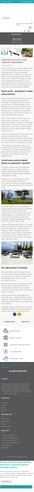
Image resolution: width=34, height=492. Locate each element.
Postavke (5, 490)
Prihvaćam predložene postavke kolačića (16, 487)
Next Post (25, 321)
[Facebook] (14, 314)
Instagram (21, 311)
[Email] (19, 314)
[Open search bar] (32, 22)
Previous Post (10, 321)
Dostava (3, 424)
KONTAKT (4, 410)
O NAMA (3, 405)
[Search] (30, 28)
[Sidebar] (2, 150)
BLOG (3, 407)
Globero (14, 456)
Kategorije (16, 34)
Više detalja (6, 481)
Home (15, 42)
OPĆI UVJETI (4, 419)
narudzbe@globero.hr (11, 437)
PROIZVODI (4, 402)
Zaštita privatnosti (6, 426)
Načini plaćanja (5, 421)
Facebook (14, 311)
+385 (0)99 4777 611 (27, 1)
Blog (20, 42)
